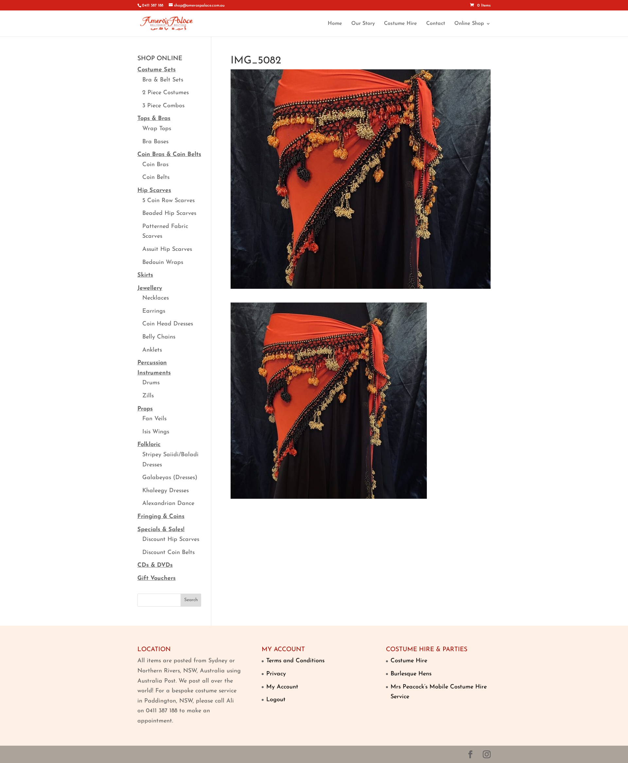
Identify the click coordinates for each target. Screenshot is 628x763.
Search (191, 600)
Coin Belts (155, 178)
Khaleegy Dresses (165, 491)
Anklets (152, 350)
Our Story (363, 23)
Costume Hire (400, 23)
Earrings (153, 311)
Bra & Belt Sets (162, 80)
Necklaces (155, 298)
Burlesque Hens (411, 674)
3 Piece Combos (163, 106)
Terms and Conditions (295, 661)
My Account (282, 687)
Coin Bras (155, 165)
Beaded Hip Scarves (169, 214)
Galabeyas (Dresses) (169, 478)
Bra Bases (155, 142)
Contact (435, 23)
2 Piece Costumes (165, 93)
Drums (151, 383)
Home (335, 23)
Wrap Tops (156, 129)
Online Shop (469, 23)
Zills (148, 396)
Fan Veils (154, 419)
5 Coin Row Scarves (168, 201)
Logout (276, 700)
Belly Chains (158, 337)
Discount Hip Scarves (170, 540)
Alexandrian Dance (168, 504)
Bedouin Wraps (162, 263)
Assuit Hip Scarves (167, 249)
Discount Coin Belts (168, 553)
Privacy (276, 674)
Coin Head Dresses (167, 324)
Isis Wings (155, 432)
